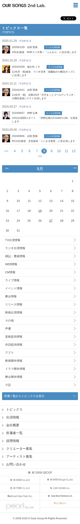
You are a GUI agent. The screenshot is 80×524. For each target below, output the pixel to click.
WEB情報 (11, 264)
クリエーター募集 (19, 448)
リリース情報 (13, 304)
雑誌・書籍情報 (15, 256)
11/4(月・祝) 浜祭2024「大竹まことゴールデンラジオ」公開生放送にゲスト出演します (44, 94)
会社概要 (12, 425)
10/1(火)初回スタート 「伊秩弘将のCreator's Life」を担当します (45, 117)
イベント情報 (13, 288)
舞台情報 (11, 296)
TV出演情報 (12, 240)
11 (66, 151)
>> (40, 156)
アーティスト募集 (19, 456)
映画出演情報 (13, 312)
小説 (8, 384)
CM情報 (10, 272)
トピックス (14, 409)
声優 (8, 328)
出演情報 (12, 417)
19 (40, 210)
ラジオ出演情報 (15, 248)
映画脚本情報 (13, 360)
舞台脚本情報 (13, 376)
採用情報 (12, 441)
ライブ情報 (12, 280)
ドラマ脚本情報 (15, 368)
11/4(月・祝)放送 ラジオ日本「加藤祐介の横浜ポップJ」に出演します (44, 71)
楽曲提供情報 (13, 336)
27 (51, 220)
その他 (9, 320)
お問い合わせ (16, 464)
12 (73, 151)
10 (59, 151)
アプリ (9, 352)
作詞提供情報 (13, 344)
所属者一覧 (14, 433)
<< (6, 151)
